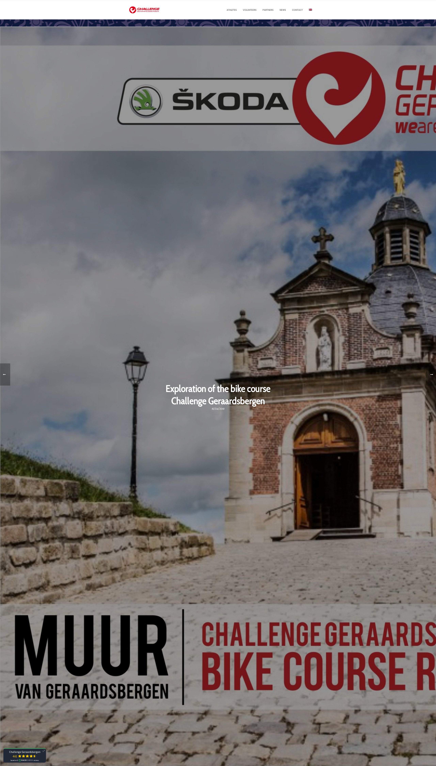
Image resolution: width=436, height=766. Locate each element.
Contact (297, 10)
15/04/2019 (218, 409)
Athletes (232, 10)
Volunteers (249, 10)
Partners (268, 10)
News (283, 10)
